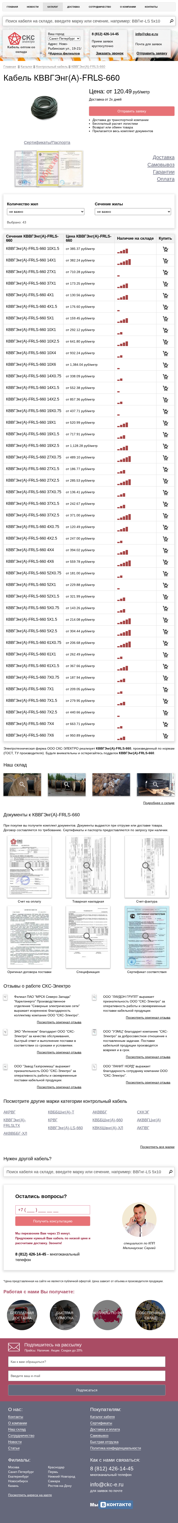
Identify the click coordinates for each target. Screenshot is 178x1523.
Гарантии (164, 172)
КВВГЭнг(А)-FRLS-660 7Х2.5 (31, 712)
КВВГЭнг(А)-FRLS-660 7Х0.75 (32, 677)
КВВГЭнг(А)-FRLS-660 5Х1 (30, 318)
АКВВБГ (99, 1112)
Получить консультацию (52, 1221)
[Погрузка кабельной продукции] (156, 784)
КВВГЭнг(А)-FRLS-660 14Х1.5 (32, 387)
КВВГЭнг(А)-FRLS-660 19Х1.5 (32, 434)
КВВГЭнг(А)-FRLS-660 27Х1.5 (32, 469)
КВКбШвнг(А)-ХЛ (107, 1128)
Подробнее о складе (159, 803)
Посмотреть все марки (157, 1147)
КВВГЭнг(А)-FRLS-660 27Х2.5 (32, 480)
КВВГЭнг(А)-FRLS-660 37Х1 (31, 283)
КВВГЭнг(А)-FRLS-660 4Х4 (30, 550)
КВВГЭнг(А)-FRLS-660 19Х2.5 (32, 445)
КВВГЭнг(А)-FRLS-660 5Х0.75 (32, 608)
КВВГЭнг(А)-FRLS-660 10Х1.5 (32, 248)
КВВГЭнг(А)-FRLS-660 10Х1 (31, 329)
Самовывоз (161, 165)
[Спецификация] (88, 937)
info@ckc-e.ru (146, 34)
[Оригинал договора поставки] (29, 937)
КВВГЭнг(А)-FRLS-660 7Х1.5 (31, 700)
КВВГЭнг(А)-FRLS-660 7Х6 (30, 735)
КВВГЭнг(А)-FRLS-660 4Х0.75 (32, 527)
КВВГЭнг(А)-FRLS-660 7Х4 (30, 724)
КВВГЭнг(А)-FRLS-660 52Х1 (31, 584)
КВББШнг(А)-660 (107, 1120)
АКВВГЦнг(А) (149, 1120)
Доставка (73, 7)
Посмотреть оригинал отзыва (59, 1022)
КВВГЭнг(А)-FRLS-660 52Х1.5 (32, 596)
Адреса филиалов (65, 53)
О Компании (128, 7)
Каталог (53, 7)
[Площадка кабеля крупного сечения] (111, 784)
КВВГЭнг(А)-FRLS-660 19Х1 (31, 422)
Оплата (166, 179)
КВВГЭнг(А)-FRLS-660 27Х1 (31, 272)
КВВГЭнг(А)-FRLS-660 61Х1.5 (32, 666)
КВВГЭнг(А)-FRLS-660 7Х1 (30, 689)
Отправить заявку (152, 53)
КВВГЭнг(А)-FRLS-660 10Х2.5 (32, 341)
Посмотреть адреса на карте (30, 1495)
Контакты (151, 7)
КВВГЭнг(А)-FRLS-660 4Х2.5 (31, 538)
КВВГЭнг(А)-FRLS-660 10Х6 (31, 364)
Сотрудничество (100, 7)
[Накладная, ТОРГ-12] (88, 867)
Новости (32, 7)
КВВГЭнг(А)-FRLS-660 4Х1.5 (31, 306)
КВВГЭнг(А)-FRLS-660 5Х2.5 (31, 631)
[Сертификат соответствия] (147, 937)
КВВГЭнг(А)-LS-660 (65, 1128)
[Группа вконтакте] (112, 1504)
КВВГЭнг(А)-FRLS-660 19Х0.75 (33, 411)
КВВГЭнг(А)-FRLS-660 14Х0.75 (33, 376)
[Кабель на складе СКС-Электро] (67, 784)
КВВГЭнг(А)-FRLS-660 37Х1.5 (32, 503)
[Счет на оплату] (29, 867)
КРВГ (52, 1120)
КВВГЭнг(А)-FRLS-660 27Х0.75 (33, 457)
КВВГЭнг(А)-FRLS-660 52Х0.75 (33, 573)
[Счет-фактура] (147, 867)
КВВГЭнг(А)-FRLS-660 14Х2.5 (32, 399)
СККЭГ (143, 1112)
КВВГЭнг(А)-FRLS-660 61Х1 (31, 654)
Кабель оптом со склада (21, 49)
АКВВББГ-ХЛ (15, 1133)
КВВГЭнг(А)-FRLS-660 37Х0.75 (33, 492)
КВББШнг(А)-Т (61, 1112)
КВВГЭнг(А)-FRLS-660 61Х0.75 (33, 642)
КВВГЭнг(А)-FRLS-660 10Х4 (31, 353)
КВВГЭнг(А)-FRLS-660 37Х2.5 (32, 515)
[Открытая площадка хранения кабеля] (22, 784)
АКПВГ (143, 1128)
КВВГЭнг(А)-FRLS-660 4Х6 (30, 561)
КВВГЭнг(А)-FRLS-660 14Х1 (31, 260)
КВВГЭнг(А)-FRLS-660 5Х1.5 (31, 619)
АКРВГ (9, 1112)
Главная (12, 7)
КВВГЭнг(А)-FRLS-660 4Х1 (30, 295)
